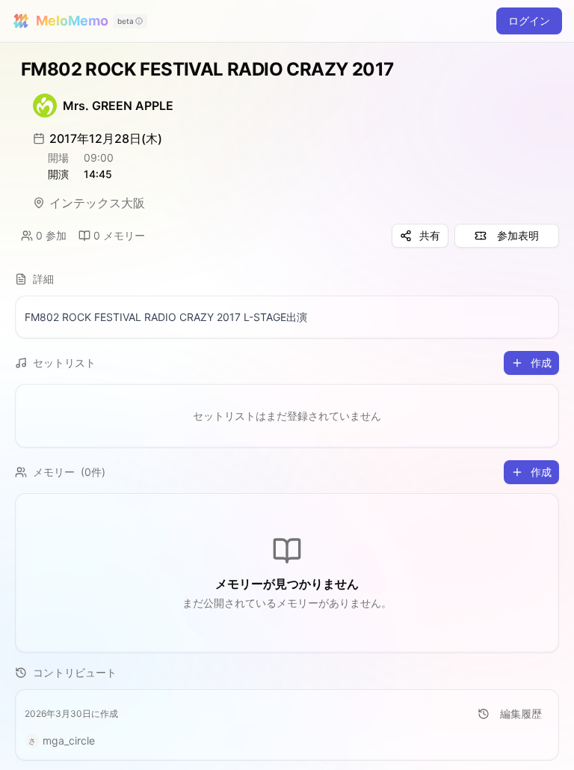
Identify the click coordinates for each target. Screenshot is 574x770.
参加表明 (518, 235)
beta (125, 20)
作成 (541, 362)
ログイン (529, 20)
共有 (429, 235)
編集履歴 (521, 713)
